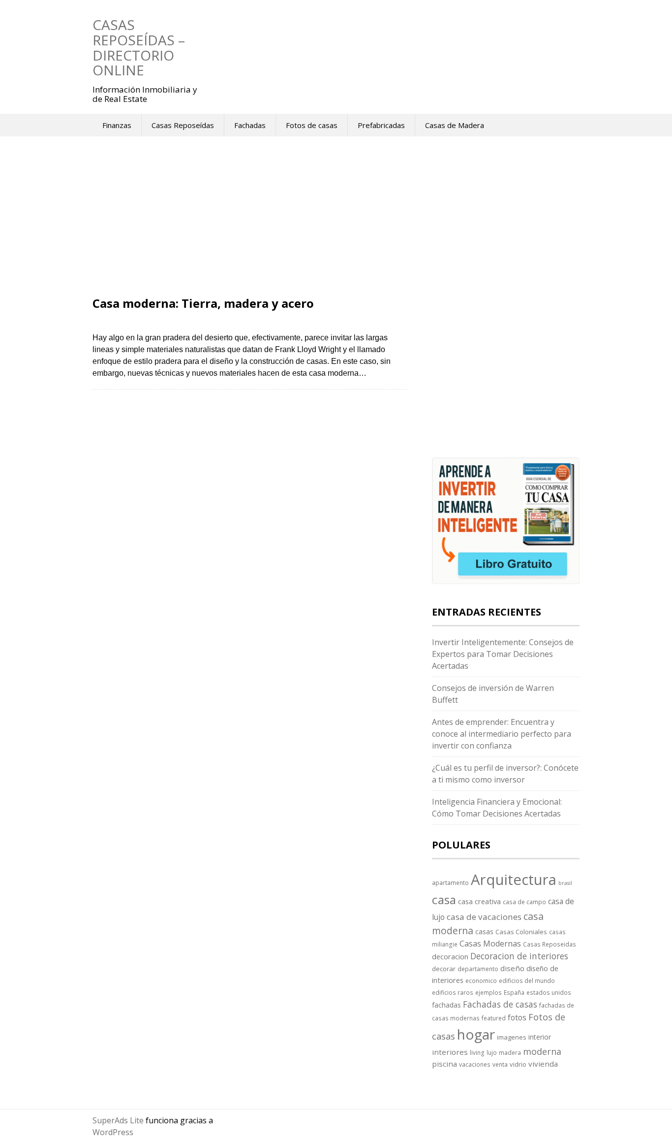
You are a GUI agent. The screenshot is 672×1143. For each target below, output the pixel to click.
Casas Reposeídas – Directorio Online (138, 47)
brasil (565, 883)
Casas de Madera (454, 125)
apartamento (450, 882)
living (477, 1052)
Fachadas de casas (500, 1004)
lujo (492, 1052)
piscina (444, 1064)
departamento (478, 969)
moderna (542, 1051)
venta (500, 1064)
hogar (476, 1034)
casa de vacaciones (484, 916)
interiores (450, 1052)
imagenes (511, 1037)
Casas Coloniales (521, 931)
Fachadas (250, 125)
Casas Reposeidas (549, 944)
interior (539, 1037)
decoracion (450, 956)
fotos (517, 1017)
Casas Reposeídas (183, 125)
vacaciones (474, 1064)
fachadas (446, 1005)
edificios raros (452, 992)
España (514, 992)
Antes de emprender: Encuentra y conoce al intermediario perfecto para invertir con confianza (501, 734)
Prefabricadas (381, 125)
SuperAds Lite (118, 1120)
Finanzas (116, 125)
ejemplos (488, 992)
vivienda (543, 1064)
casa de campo (524, 902)
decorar (444, 968)
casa (444, 899)
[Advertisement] (249, 224)
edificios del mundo (527, 980)
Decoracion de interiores (519, 956)
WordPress (112, 1132)
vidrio (518, 1064)
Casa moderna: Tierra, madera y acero (203, 303)
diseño (512, 968)
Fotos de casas (311, 125)
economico (481, 980)
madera (510, 1052)
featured (494, 1018)
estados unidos (548, 992)
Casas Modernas (490, 943)
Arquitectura (513, 879)
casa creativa (479, 901)
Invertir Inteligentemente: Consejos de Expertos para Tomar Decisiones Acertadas (503, 654)
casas (484, 931)
